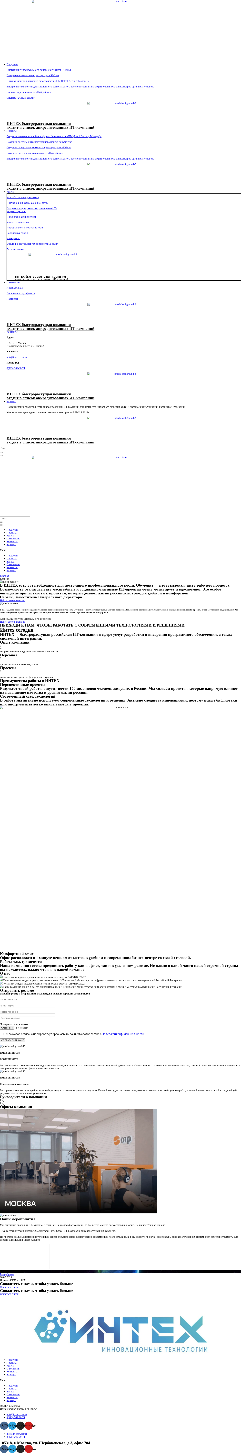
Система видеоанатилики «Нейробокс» (29, 92)
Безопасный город (17, 232)
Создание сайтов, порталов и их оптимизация (32, 243)
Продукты (12, 529)
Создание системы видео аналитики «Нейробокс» (35, 153)
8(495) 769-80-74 (16, 368)
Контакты (12, 541)
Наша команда (15, 287)
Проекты (12, 532)
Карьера (11, 544)
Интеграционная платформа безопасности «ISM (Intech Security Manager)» (48, 81)
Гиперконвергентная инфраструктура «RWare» (33, 75)
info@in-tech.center (17, 357)
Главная (4, 575)
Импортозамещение (18, 222)
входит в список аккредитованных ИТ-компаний (50, 127)
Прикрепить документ (14, 1024)
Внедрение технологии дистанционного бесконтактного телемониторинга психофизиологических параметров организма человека (80, 86)
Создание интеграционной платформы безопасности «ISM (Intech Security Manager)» (54, 136)
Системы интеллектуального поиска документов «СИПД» (39, 69)
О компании (13, 538)
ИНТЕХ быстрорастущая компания (39, 123)
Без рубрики (7, 1274)
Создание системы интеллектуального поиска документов (39, 142)
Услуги (10, 535)
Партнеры (12, 298)
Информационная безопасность (25, 227)
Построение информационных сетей (27, 202)
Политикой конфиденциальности (123, 1034)
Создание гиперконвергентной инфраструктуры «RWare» (39, 147)
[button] (120, 550)
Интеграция (13, 238)
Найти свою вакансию (12, 621)
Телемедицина (15, 249)
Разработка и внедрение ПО (23, 197)
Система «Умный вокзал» (21, 97)
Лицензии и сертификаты (21, 293)
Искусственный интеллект (21, 216)
